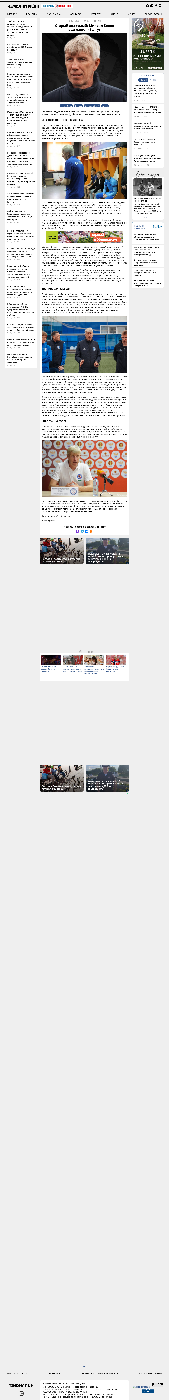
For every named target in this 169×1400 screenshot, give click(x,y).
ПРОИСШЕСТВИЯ (153, 14)
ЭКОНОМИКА (54, 14)
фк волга (78, 106)
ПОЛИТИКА (31, 14)
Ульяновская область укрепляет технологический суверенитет (147, 283)
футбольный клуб (92, 106)
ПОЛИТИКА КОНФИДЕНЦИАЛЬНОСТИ (99, 1373)
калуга (105, 106)
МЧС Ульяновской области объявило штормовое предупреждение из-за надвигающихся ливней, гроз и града (21, 138)
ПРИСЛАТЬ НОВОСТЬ (17, 1373)
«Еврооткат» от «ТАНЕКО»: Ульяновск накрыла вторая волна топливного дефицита (147, 110)
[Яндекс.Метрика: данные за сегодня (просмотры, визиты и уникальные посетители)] (141, 1387)
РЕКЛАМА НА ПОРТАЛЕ (150, 1373)
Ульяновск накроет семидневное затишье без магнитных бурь (19, 62)
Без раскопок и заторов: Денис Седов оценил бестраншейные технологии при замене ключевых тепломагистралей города (20, 158)
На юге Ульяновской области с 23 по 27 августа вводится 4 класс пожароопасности (21, 342)
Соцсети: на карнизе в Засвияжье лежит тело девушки (144, 142)
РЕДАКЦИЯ (54, 1373)
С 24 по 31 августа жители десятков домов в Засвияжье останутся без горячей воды (20, 327)
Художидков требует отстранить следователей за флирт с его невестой (147, 126)
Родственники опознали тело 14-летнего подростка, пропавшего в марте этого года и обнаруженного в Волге (20, 79)
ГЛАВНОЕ (12, 14)
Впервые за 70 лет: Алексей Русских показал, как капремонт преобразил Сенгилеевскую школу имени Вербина (21, 178)
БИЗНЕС (131, 14)
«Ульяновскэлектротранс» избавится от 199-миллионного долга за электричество (146, 251)
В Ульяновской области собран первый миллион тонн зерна (146, 262)
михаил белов (66, 106)
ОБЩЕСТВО (75, 14)
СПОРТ (114, 14)
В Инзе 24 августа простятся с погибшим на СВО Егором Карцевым (21, 47)
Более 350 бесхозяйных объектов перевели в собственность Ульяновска (146, 237)
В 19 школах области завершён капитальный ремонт (145, 272)
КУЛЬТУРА (96, 14)
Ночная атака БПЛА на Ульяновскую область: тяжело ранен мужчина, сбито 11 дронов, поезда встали (145, 90)
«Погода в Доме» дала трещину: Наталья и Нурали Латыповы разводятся (147, 158)
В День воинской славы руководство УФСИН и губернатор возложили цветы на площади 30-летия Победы (20, 309)
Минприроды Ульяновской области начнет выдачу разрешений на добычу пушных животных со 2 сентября (20, 117)
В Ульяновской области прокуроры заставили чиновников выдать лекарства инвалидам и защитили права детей (18, 271)
